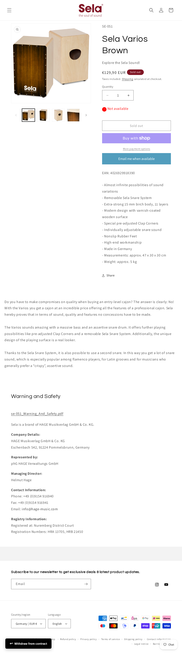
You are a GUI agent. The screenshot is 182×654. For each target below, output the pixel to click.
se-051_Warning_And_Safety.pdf (37, 413)
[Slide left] (16, 115)
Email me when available (136, 158)
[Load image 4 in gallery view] (73, 115)
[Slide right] (86, 115)
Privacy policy (88, 639)
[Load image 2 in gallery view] (43, 115)
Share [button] (111, 275)
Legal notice (141, 643)
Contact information (159, 639)
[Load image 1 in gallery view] (28, 115)
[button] (9, 10)
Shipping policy (133, 639)
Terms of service (110, 639)
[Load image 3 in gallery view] (58, 115)
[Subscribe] (86, 584)
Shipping (127, 79)
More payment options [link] (136, 148)
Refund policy (68, 639)
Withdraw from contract (30, 644)
